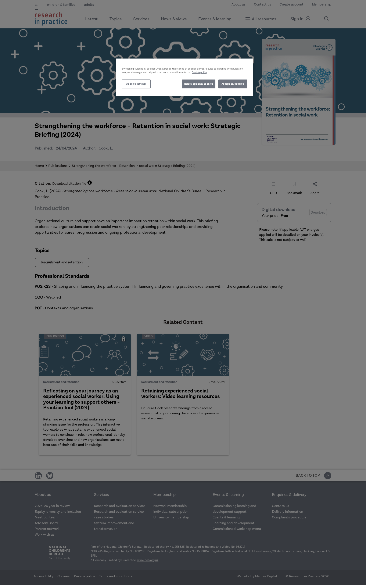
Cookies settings (136, 83)
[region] (184, 77)
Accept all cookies (233, 83)
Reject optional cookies (198, 83)
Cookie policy (199, 72)
